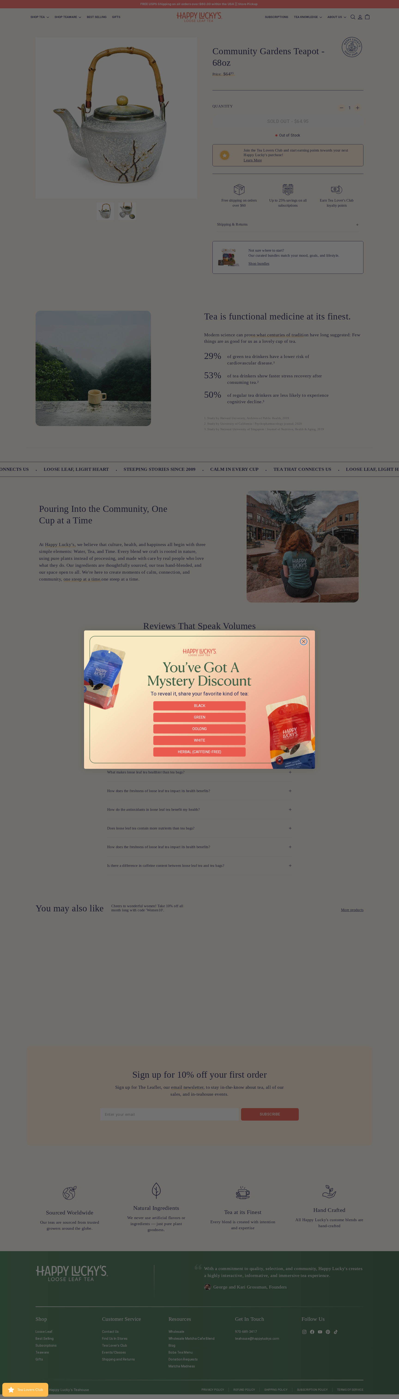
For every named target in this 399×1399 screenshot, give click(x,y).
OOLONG (199, 729)
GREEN (199, 717)
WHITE (199, 740)
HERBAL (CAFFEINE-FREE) (199, 752)
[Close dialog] (303, 641)
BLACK (199, 706)
